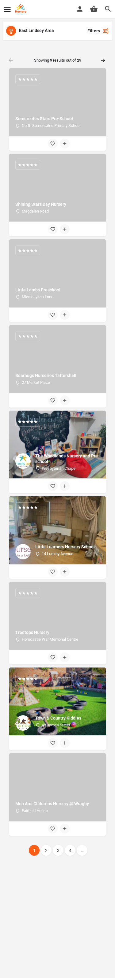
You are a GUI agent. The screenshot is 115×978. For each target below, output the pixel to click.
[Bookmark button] (53, 143)
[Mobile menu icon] (7, 9)
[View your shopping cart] (94, 9)
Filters (93, 30)
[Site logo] (22, 9)
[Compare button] (65, 143)
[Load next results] (103, 60)
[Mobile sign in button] (80, 9)
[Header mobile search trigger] (108, 9)
